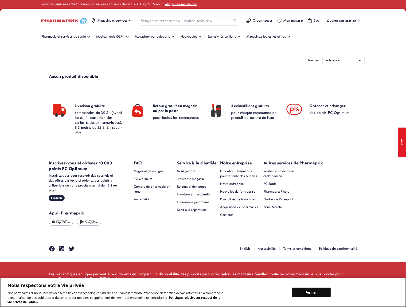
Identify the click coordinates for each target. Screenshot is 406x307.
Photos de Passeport (278, 199)
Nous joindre (186, 171)
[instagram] (62, 249)
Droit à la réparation (191, 210)
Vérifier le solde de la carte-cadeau (278, 173)
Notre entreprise (232, 184)
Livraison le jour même (193, 202)
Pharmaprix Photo (276, 192)
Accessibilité (267, 249)
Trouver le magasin (190, 179)
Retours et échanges (191, 187)
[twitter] (72, 249)
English (245, 249)
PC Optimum (143, 179)
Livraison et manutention (194, 194)
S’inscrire (56, 197)
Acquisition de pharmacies (239, 207)
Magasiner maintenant (181, 4)
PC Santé (270, 184)
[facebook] (52, 249)
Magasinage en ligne (149, 171)
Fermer (311, 292)
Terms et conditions (297, 249)
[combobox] (189, 21)
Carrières (226, 215)
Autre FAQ (141, 199)
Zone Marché (273, 207)
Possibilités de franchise (237, 199)
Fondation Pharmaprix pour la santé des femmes (238, 173)
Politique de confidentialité (338, 249)
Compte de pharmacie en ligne (152, 189)
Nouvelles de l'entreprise (237, 192)
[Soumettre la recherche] (235, 21)
